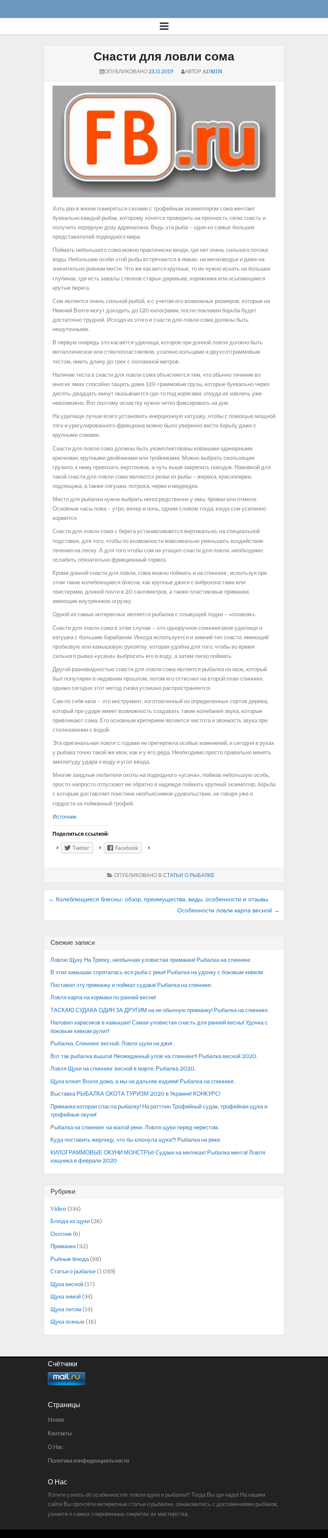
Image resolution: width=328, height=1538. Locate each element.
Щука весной (66, 1284)
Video (58, 1209)
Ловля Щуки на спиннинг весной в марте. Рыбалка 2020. (123, 1068)
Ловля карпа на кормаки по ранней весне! (103, 997)
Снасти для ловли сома (164, 56)
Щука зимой (65, 1296)
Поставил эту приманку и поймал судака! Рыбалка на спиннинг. (131, 985)
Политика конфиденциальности (88, 1460)
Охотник (61, 1234)
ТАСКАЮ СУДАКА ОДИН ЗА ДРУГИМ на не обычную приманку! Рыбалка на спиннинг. (159, 1010)
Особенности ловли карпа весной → (228, 910)
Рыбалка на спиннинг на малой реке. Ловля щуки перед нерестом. (134, 1127)
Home (56, 1420)
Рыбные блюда (69, 1259)
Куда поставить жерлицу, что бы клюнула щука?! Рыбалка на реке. (135, 1140)
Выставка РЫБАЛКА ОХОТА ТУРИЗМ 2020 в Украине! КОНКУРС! (135, 1094)
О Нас (55, 1447)
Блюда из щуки (70, 1221)
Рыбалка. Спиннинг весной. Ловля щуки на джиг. (112, 1043)
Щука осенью (67, 1322)
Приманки (63, 1246)
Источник (64, 817)
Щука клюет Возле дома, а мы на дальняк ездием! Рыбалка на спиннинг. (142, 1081)
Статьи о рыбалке (188, 875)
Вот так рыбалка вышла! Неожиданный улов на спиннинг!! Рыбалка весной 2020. (154, 1056)
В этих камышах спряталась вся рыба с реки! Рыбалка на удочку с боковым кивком (156, 972)
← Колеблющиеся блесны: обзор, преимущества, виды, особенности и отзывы (158, 899)
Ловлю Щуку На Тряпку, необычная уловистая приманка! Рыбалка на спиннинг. (151, 960)
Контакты (60, 1433)
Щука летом (65, 1309)
